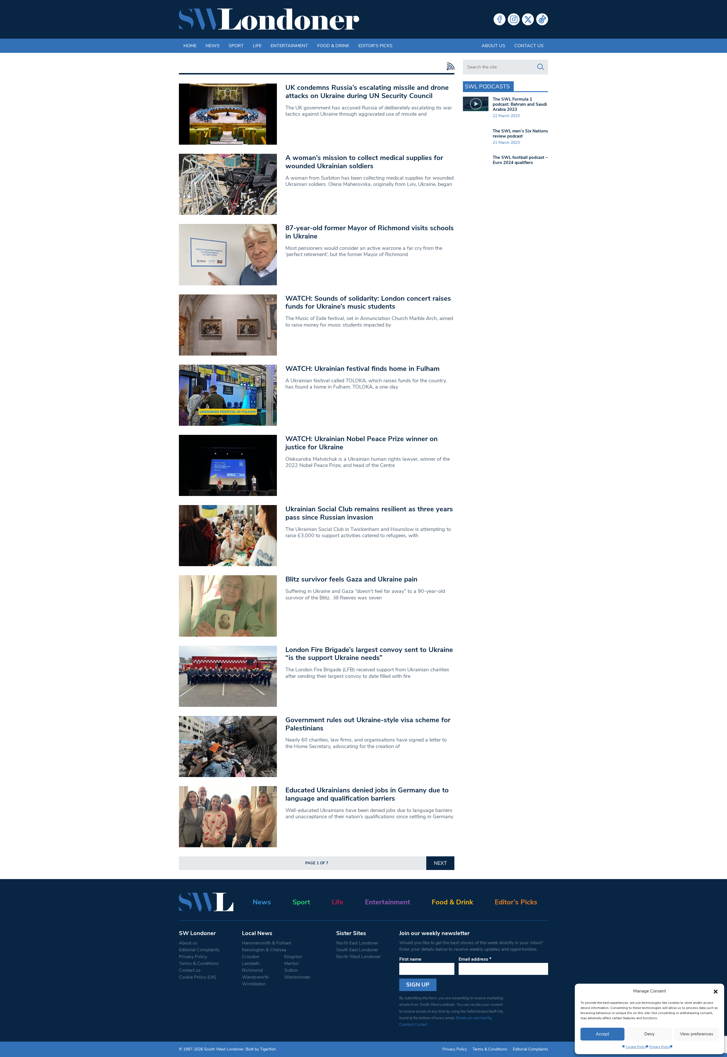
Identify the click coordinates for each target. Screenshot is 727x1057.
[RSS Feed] (449, 66)
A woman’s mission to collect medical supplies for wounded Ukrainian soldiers (364, 162)
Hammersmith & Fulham (266, 943)
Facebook (499, 19)
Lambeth (251, 963)
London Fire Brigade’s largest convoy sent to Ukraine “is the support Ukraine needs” (369, 654)
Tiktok (542, 19)
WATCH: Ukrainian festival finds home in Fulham (362, 368)
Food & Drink (333, 46)
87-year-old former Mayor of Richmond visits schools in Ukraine (369, 232)
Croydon (250, 957)
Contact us (529, 46)
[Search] (540, 67)
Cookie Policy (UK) (197, 977)
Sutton (291, 970)
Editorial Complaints (199, 950)
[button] (715, 991)
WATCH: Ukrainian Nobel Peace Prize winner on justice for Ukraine (361, 443)
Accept (602, 1034)
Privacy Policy (659, 1046)
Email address (475, 959)
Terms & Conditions (199, 963)
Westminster (297, 977)
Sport (236, 46)
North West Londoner (358, 957)
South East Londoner (357, 950)
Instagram (514, 19)
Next (440, 863)
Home (190, 46)
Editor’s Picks (516, 902)
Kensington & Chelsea (264, 950)
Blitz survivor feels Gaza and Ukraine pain (351, 579)
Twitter (528, 19)
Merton (291, 963)
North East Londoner (357, 943)
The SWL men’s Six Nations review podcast (520, 133)
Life (257, 46)
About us (493, 46)
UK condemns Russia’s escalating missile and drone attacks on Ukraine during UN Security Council (367, 91)
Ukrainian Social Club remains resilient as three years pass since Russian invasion (369, 513)
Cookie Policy (636, 1046)
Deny (649, 1034)
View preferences (696, 1034)
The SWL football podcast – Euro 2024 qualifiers (520, 160)
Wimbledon (254, 984)
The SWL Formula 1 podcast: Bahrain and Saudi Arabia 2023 (520, 104)
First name (410, 959)
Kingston (293, 957)
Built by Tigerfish (261, 1049)
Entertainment (289, 46)
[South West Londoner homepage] (269, 19)
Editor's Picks (375, 46)
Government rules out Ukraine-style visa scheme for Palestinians (367, 724)
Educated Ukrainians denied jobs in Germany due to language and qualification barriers (367, 794)
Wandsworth (255, 977)
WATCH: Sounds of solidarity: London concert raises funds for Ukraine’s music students (368, 302)
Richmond (252, 970)
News (213, 46)
